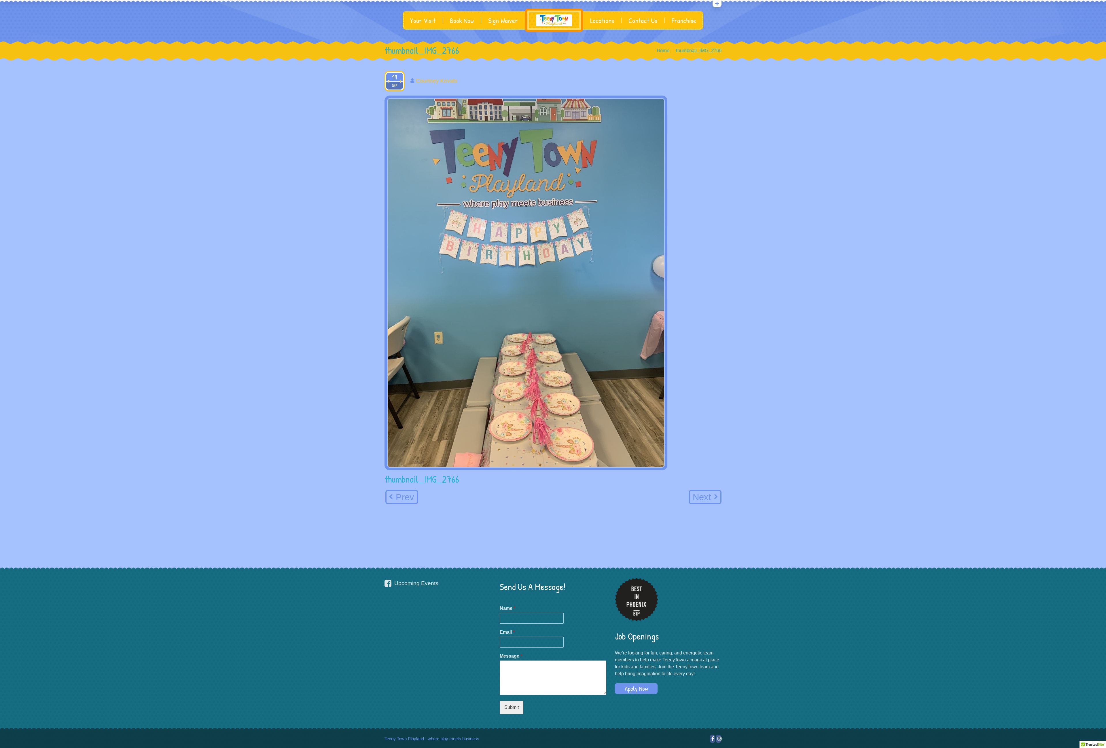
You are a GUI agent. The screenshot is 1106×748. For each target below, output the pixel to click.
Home (663, 50)
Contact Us (642, 20)
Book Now (462, 20)
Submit (511, 707)
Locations (602, 20)
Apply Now (636, 688)
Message (511, 656)
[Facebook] (712, 739)
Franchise (684, 20)
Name (507, 608)
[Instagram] (718, 739)
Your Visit (422, 20)
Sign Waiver (503, 20)
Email (507, 632)
